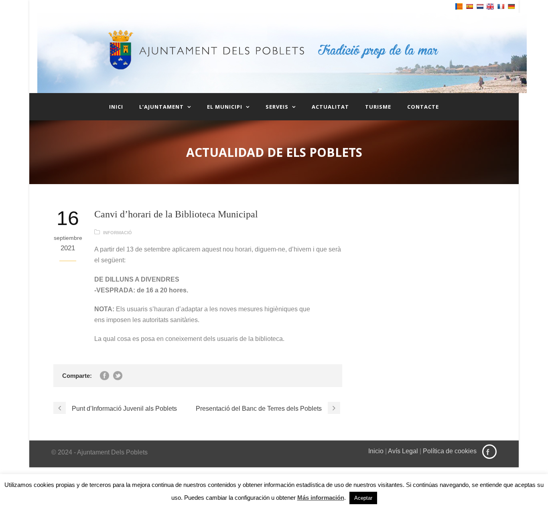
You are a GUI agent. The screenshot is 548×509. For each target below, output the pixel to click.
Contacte (423, 106)
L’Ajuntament (161, 106)
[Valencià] (459, 6)
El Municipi (224, 106)
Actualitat (330, 106)
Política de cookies (450, 451)
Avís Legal (403, 451)
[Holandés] (479, 6)
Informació (117, 232)
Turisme (378, 106)
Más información (320, 497)
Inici (116, 106)
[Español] (469, 6)
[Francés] (500, 6)
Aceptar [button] (363, 498)
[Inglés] (490, 7)
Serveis (277, 106)
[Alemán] (511, 6)
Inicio (376, 451)
